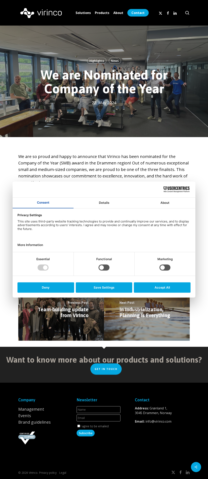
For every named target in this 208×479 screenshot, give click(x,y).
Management (31, 409)
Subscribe (85, 433)
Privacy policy (48, 473)
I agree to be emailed (95, 426)
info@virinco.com (158, 421)
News (115, 61)
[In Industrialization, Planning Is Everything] (147, 310)
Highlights (96, 61)
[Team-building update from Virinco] (61, 310)
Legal (62, 473)
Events (24, 415)
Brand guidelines (34, 422)
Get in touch (106, 369)
